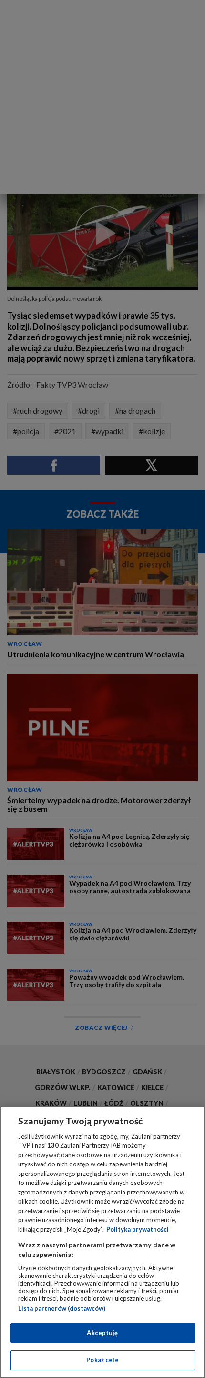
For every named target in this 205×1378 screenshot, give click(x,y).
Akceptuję (102, 1333)
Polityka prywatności (137, 1229)
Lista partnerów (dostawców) (61, 1308)
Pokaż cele (102, 1360)
